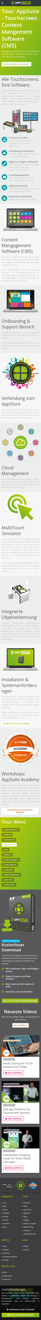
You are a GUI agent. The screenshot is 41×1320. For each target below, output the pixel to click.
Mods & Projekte (12, 860)
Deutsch (27, 1250)
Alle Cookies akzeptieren (21, 1315)
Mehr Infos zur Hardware (18, 723)
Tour (4, 1203)
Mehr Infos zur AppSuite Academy (21, 811)
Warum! (8, 835)
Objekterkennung (12, 875)
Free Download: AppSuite (17, 64)
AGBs (5, 1272)
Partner (5, 1220)
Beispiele (6, 1213)
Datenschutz (7, 1276)
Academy (6, 1223)
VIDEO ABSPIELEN (15, 1073)
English (26, 1246)
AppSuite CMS (10, 845)
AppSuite (27, 1213)
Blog (4, 1227)
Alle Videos (22, 1025)
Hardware (9, 870)
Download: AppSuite (10, 1257)
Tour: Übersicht (11, 830)
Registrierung (11, 865)
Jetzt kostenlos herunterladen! (21, 1001)
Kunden (5, 1217)
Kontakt (6, 1260)
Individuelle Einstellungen (21, 1309)
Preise (5, 1210)
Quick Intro (10, 840)
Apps (6, 850)
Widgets (8, 855)
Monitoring (10, 885)
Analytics (9, 880)
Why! (25, 1206)
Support (6, 1250)
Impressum (7, 1279)
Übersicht (27, 1203)
